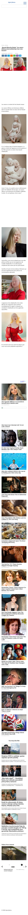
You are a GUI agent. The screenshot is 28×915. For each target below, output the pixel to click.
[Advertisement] (14, 26)
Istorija (16, 53)
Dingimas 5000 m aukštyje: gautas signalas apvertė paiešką (13, 757)
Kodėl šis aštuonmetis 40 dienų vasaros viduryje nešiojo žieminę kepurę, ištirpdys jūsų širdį (12, 803)
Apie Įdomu (11, 2)
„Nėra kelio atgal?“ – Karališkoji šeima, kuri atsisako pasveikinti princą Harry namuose (12, 780)
